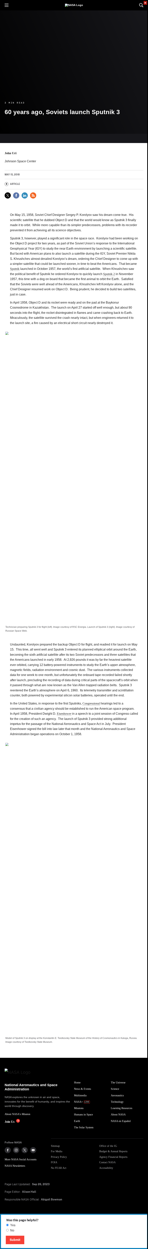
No (12, 1230)
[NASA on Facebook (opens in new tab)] (8, 1150)
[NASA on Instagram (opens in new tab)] (16, 1150)
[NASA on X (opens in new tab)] (25, 1150)
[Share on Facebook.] (16, 195)
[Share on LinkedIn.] (25, 195)
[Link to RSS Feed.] (33, 195)
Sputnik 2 (109, 274)
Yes (12, 1225)
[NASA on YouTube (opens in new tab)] (33, 1150)
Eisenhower (64, 713)
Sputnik (14, 268)
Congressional (91, 703)
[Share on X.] (8, 195)
